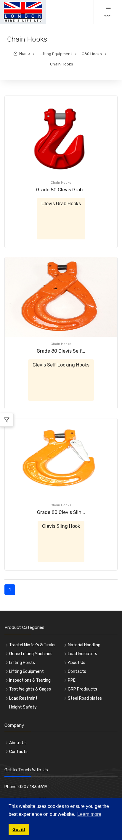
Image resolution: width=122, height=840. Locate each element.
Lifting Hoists (22, 662)
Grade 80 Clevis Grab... (61, 190)
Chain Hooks (61, 64)
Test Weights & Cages (30, 689)
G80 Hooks (92, 54)
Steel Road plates (85, 698)
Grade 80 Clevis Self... (61, 351)
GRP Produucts (82, 689)
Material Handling (84, 644)
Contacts (77, 671)
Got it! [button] (18, 829)
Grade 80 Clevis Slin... (61, 512)
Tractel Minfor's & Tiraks (32, 644)
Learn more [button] (89, 814)
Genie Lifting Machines (30, 653)
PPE (72, 680)
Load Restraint (23, 698)
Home (24, 53)
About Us (76, 662)
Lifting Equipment (56, 54)
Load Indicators (82, 653)
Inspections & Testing (30, 680)
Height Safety (23, 707)
